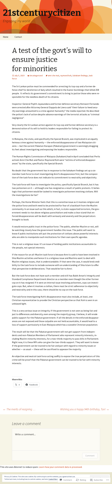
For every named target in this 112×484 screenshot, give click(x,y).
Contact (18, 36)
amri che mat (53, 75)
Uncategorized (36, 75)
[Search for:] (106, 36)
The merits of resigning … (19, 409)
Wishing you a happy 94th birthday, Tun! (84, 409)
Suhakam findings (80, 75)
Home (5, 36)
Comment (89, 455)
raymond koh (65, 75)
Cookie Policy (53, 479)
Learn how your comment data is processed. (60, 466)
